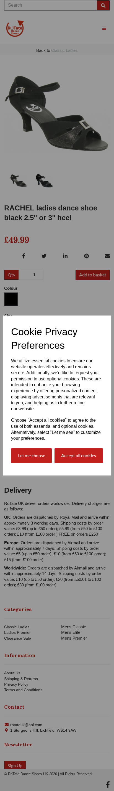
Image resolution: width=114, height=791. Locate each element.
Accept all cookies (78, 455)
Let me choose (31, 455)
